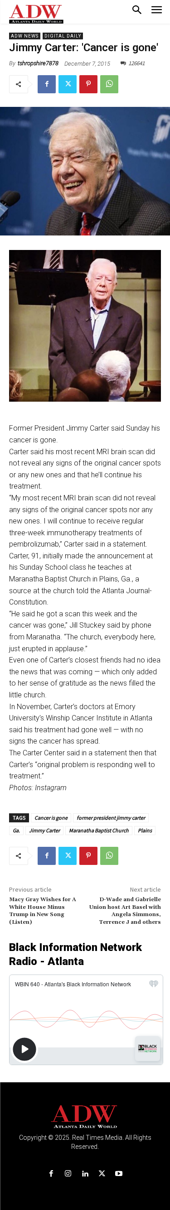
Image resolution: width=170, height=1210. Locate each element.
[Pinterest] (88, 84)
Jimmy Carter (44, 830)
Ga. (16, 830)
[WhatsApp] (109, 84)
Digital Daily (62, 36)
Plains (145, 830)
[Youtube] (118, 1174)
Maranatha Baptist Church (99, 830)
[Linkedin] (85, 1174)
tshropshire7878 (38, 63)
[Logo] (85, 1117)
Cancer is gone (51, 817)
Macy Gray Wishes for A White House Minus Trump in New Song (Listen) (42, 910)
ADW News (25, 36)
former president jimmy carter (111, 817)
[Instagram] (68, 1174)
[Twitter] (67, 84)
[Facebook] (47, 84)
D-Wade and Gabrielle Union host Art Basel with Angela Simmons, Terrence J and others (125, 910)
